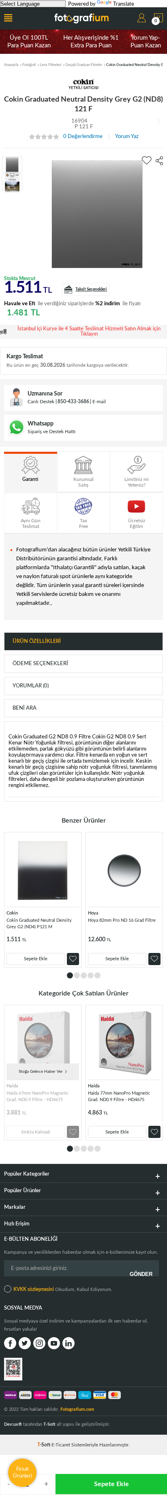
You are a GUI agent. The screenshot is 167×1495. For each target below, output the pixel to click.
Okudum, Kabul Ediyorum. (62, 1289)
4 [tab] (91, 975)
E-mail (99, 401)
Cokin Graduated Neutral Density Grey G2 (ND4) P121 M (39, 923)
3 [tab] (84, 975)
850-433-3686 (73, 401)
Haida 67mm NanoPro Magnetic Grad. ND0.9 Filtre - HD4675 (37, 1096)
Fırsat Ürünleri (22, 1472)
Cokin (12, 913)
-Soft (44, 1444)
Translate (123, 4)
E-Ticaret (60, 1444)
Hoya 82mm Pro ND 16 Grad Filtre (122, 920)
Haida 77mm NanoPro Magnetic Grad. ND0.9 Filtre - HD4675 (119, 1096)
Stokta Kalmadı (35, 1132)
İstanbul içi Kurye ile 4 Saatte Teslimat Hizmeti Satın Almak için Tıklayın (89, 331)
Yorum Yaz (127, 136)
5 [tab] (97, 975)
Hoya (93, 913)
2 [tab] (77, 975)
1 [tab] (70, 975)
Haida (12, 1086)
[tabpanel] (43, 900)
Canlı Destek (41, 401)
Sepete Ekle (111, 1484)
